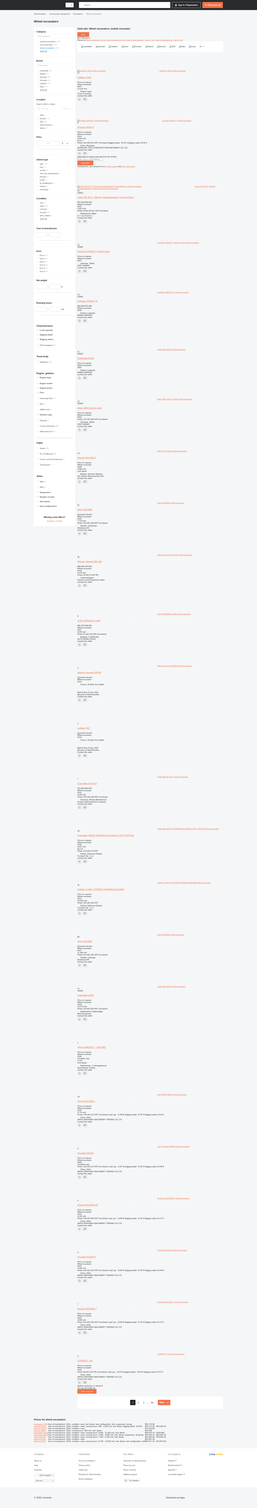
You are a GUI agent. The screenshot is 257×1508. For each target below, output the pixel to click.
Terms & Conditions (87, 1461)
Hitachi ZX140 (40, 1441)
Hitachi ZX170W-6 (86, 458)
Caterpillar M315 (85, 995)
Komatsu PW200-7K (87, 301)
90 (152, 1402)
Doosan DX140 (40, 1428)
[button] (79, 99)
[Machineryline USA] (48, 5)
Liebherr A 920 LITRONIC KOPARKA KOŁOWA (100, 889)
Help (36, 1465)
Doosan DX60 (40, 1430)
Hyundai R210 (40, 1426)
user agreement (128, 166)
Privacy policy (84, 1465)
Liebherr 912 (83, 728)
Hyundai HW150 (85, 1153)
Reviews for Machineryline (90, 1474)
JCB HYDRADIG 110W (88, 621)
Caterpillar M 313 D (87, 783)
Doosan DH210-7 (86, 127)
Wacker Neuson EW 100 (89, 561)
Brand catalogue (86, 1479)
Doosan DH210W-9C (87, 1205)
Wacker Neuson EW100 (89, 672)
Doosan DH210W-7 (87, 1309)
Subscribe (85, 163)
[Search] (81, 5)
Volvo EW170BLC (86, 1101)
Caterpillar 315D (41, 1424)
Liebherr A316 (84, 77)
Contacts (38, 1470)
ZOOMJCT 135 (84, 1360)
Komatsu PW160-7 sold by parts (93, 251)
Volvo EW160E (84, 509)
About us (38, 1461)
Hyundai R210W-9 (86, 1257)
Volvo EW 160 (40, 1437)
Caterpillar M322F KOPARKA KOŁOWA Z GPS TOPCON (105, 835)
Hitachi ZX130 (40, 1439)
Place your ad (87, 1391)
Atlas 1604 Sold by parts (89, 408)
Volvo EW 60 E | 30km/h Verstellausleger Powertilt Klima (105, 197)
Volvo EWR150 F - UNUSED (91, 1047)
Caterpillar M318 (85, 358)
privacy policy (111, 166)
